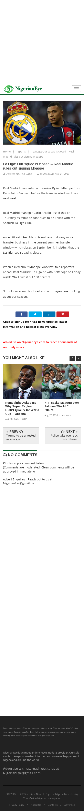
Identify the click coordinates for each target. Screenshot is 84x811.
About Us (36, 804)
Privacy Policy (16, 804)
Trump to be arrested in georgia (21, 437)
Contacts (53, 804)
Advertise (69, 804)
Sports (22, 151)
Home (7, 151)
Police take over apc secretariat (64, 437)
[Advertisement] (42, 42)
